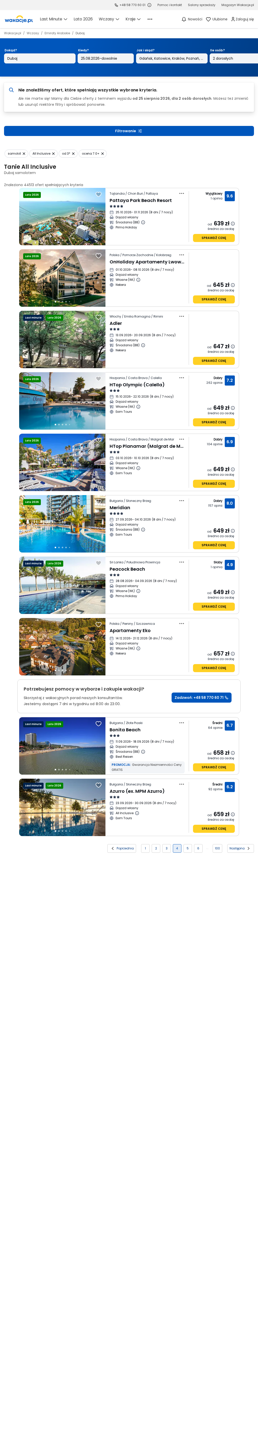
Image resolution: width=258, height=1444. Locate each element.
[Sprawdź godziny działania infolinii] (149, 5)
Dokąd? (11, 50)
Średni (217, 723)
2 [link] (156, 848)
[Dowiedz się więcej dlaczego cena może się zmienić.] (233, 224)
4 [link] (177, 848)
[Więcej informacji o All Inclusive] (137, 813)
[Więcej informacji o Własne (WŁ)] (138, 280)
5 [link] (188, 848)
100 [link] (217, 848)
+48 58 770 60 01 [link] (132, 5)
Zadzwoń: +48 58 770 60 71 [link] (199, 697)
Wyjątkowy (214, 193)
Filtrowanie (125, 130)
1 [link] (145, 848)
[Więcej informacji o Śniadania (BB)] (143, 222)
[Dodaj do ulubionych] (98, 194)
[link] (19, 19)
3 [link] (167, 848)
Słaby (218, 562)
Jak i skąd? (145, 50)
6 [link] (198, 848)
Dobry (218, 378)
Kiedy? (83, 50)
